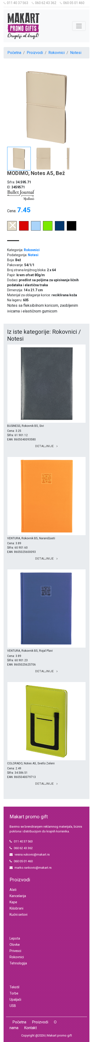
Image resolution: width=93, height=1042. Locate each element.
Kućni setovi (18, 914)
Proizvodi (35, 52)
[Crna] (71, 229)
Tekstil (14, 987)
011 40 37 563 (17, 3)
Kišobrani (16, 908)
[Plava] (59, 229)
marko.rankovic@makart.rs (33, 867)
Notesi (75, 52)
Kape (13, 902)
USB (13, 1006)
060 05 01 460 (73, 3)
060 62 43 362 (45, 3)
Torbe (14, 993)
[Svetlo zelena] (47, 229)
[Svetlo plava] (36, 229)
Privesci (15, 951)
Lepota (15, 938)
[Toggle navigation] (79, 26)
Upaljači (15, 999)
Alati (13, 890)
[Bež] (12, 229)
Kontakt (30, 1028)
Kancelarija (18, 896)
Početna (14, 52)
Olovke (15, 945)
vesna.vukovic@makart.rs (32, 854)
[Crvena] (24, 229)
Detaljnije (45, 446)
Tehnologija (18, 963)
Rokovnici (56, 52)
